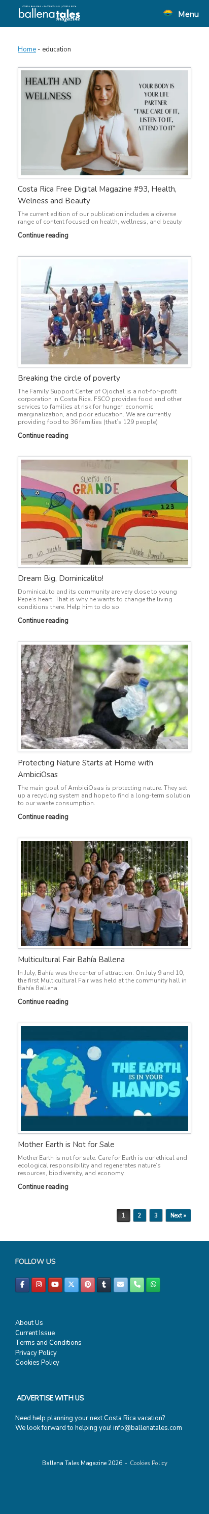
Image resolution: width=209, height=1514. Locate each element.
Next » (178, 1215)
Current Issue (35, 1333)
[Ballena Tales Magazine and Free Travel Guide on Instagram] (38, 1285)
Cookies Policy (37, 1362)
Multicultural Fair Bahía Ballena (71, 959)
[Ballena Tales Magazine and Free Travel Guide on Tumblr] (104, 1285)
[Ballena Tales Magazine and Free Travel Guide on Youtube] (55, 1285)
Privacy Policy (36, 1353)
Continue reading (44, 235)
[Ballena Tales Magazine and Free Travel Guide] (49, 13)
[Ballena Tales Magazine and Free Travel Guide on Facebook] (22, 1285)
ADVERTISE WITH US (50, 1398)
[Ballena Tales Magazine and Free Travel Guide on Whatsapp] (153, 1285)
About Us (29, 1322)
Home (27, 49)
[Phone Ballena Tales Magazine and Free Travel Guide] (137, 1285)
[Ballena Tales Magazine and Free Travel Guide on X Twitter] (71, 1285)
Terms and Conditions (48, 1342)
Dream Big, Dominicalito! (60, 578)
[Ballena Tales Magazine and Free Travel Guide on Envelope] (121, 1285)
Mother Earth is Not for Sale (66, 1144)
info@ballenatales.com (147, 1427)
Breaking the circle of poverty (69, 378)
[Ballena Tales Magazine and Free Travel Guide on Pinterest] (88, 1285)
